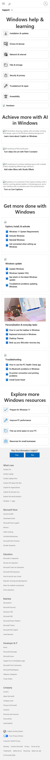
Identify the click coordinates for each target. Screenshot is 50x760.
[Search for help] (9, 3)
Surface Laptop (8, 474)
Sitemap (6, 746)
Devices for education (10, 563)
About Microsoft (8, 696)
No (32, 454)
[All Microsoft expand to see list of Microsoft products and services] (3, 3)
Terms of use (35, 746)
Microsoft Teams (9, 625)
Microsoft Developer (10, 652)
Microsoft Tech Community (12, 665)
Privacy (27, 746)
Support (6, 9)
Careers (6, 692)
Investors (6, 710)
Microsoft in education (10, 558)
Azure (5, 647)
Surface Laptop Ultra (10, 478)
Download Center (9, 518)
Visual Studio (7, 679)
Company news (8, 701)
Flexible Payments (9, 545)
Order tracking (8, 532)
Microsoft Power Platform (11, 621)
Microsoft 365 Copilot (10, 630)
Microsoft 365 (8, 616)
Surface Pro (7, 469)
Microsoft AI (7, 603)
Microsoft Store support (11, 523)
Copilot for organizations (11, 487)
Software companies (10, 674)
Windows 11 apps (9, 501)
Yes (16, 454)
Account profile (8, 514)
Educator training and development (15, 581)
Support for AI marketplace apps (14, 661)
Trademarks (7, 751)
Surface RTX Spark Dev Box (12, 483)
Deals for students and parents (13, 585)
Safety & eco (17, 751)
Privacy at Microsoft (10, 705)
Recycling (26, 751)
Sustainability (7, 723)
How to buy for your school (12, 576)
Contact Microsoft (17, 746)
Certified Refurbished (10, 536)
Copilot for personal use (11, 492)
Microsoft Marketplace (11, 670)
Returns (6, 527)
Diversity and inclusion (11, 714)
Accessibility (7, 719)
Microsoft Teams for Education (13, 567)
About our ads (36, 751)
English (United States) (15, 731)
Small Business (8, 634)
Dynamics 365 (8, 612)
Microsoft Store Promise (11, 541)
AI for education (8, 590)
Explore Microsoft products (12, 496)
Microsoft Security (9, 607)
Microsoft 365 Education (11, 572)
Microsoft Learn (8, 656)
